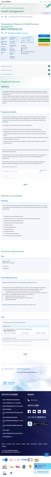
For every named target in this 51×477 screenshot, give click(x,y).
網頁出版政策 (34, 443)
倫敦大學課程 (6, 430)
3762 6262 (34, 400)
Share (24, 40)
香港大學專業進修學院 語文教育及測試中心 (13, 433)
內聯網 (28, 443)
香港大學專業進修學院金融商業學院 (11, 399)
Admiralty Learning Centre (10, 190)
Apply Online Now (43, 171)
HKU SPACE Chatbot (42, 472)
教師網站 (23, 443)
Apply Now (44, 35)
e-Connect (11, 383)
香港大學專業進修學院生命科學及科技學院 (13, 406)
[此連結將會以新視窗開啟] (37, 424)
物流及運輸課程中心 (7, 436)
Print (28, 40)
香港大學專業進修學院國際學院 (10, 417)
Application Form (26, 38)
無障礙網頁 (4, 446)
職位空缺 (3, 443)
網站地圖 (45, 443)
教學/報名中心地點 (11, 443)
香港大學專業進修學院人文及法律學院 (12, 403)
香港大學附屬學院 (7, 409)
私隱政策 (40, 443)
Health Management (12, 11)
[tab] (25, 81)
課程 (6, 16)
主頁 (2, 16)
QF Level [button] (3, 46)
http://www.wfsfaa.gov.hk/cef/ (24, 345)
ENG (41, 1)
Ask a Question (25, 53)
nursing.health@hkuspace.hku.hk (28, 51)
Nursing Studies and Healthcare (27, 372)
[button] (45, 2)
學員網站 (18, 443)
